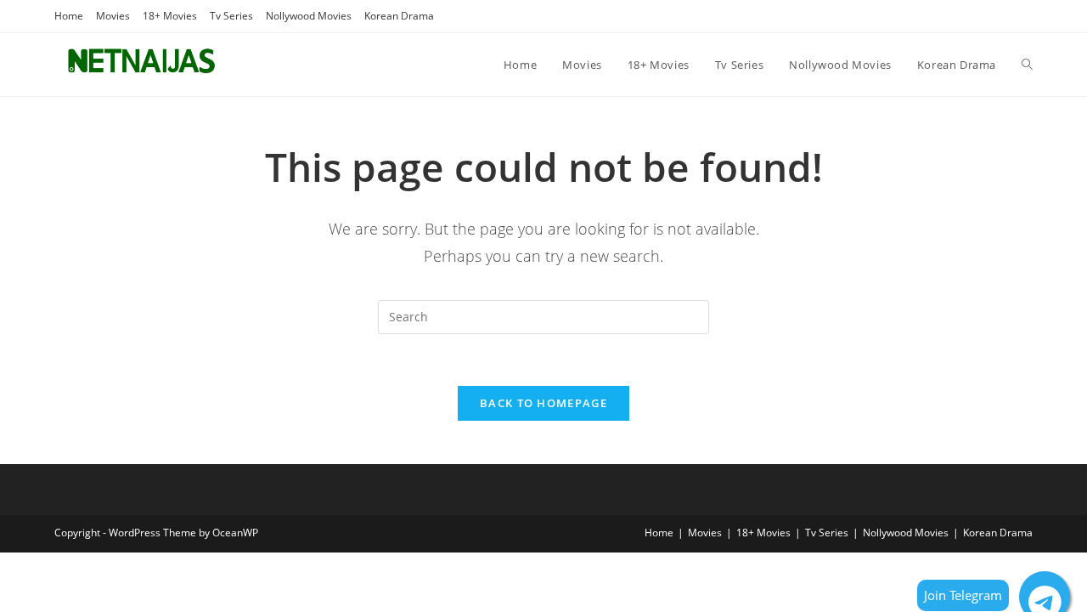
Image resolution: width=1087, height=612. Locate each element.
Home (68, 15)
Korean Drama (399, 15)
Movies (113, 15)
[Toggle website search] (1027, 64)
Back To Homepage (543, 403)
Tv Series (231, 15)
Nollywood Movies (309, 15)
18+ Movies (170, 15)
